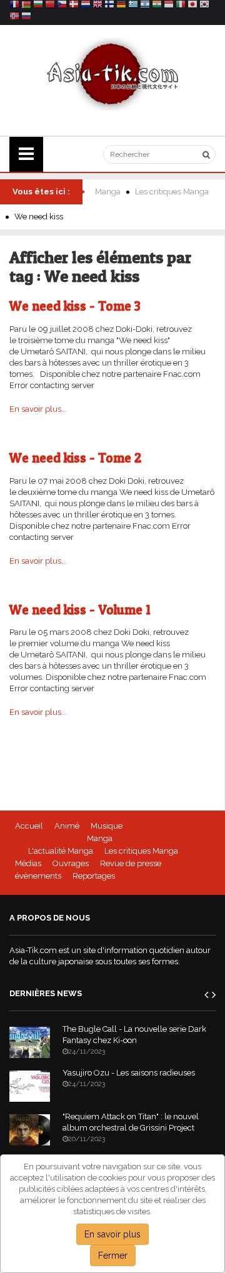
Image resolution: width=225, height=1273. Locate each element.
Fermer (113, 1256)
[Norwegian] (14, 17)
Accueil (29, 826)
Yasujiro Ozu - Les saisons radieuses (128, 1072)
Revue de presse (130, 863)
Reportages (93, 876)
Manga (108, 191)
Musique (106, 826)
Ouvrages (70, 863)
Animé (66, 826)
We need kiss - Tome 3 (75, 306)
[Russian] (26, 17)
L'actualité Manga (60, 851)
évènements (38, 876)
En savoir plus (112, 1234)
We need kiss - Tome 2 (75, 458)
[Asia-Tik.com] (113, 73)
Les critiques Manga (172, 191)
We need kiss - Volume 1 (80, 609)
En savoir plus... (38, 409)
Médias (28, 863)
